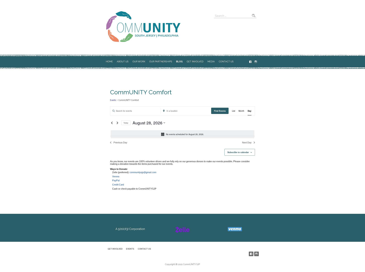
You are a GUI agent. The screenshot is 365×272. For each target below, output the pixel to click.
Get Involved (195, 61)
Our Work (138, 61)
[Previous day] (111, 123)
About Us (122, 61)
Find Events (220, 110)
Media (211, 61)
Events (113, 100)
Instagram (256, 61)
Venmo (115, 176)
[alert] (182, 134)
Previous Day (120, 142)
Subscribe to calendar (238, 152)
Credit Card (118, 184)
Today (125, 123)
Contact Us (226, 61)
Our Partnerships (160, 61)
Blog (179, 61)
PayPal (116, 180)
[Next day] (117, 123)
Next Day (247, 142)
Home (109, 61)
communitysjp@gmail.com (143, 172)
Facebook (250, 61)
